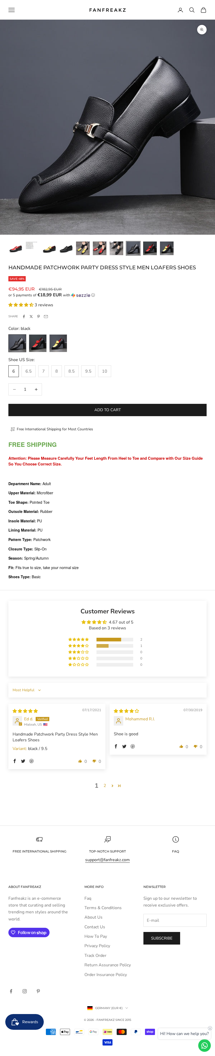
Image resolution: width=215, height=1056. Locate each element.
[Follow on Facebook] (11, 991)
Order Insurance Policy (105, 975)
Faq (87, 898)
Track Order (95, 955)
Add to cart (107, 409)
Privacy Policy (97, 946)
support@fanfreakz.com (107, 860)
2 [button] (105, 786)
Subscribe (162, 938)
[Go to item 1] (15, 248)
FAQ (175, 851)
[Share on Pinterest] (38, 316)
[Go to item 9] (150, 248)
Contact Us (94, 927)
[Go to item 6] (99, 248)
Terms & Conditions (103, 908)
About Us (93, 917)
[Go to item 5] (83, 248)
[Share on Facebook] (24, 316)
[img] (25, 711)
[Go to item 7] (116, 248)
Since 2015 (123, 1020)
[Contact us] (204, 1045)
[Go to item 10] (166, 248)
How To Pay (95, 936)
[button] (107, 295)
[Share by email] (46, 316)
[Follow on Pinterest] (38, 991)
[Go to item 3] (49, 248)
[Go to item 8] (133, 248)
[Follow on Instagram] (24, 991)
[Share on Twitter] (31, 316)
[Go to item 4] (66, 248)
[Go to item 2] (32, 245)
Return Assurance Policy (107, 965)
